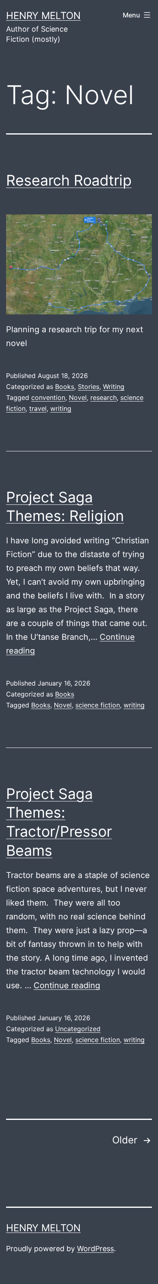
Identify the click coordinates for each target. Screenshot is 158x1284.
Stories (88, 386)
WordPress (95, 1248)
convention (48, 397)
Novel (78, 397)
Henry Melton (43, 15)
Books (64, 386)
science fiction (97, 705)
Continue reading (67, 985)
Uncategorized (77, 1029)
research (103, 397)
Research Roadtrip (69, 180)
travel (38, 408)
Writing (113, 386)
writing (60, 408)
